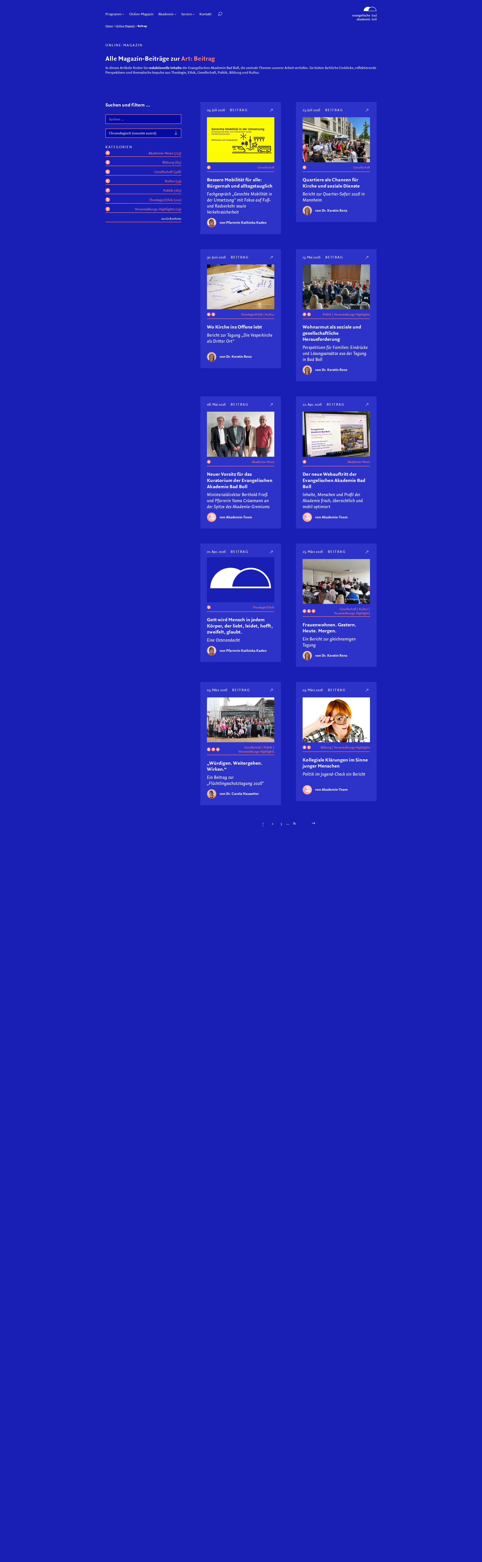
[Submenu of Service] (194, 14)
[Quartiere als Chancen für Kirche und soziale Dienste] (367, 110)
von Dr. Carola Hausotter (239, 793)
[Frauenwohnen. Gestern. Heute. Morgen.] (367, 551)
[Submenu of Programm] (123, 14)
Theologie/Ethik (252, 314)
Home (109, 26)
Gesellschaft (266, 167)
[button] (228, 14)
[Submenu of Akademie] (175, 14)
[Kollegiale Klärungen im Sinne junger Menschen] (367, 690)
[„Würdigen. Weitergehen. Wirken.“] (271, 690)
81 (294, 823)
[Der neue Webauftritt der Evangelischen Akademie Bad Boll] (367, 404)
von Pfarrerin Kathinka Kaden (243, 222)
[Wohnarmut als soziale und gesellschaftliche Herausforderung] (367, 257)
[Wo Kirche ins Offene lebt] (271, 257)
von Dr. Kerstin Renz (331, 210)
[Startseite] (364, 8)
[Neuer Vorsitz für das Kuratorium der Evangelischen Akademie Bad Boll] (271, 404)
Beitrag (239, 110)
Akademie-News (263, 462)
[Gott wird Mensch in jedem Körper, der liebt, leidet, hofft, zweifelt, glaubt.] (271, 551)
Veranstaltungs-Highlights (352, 314)
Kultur (269, 314)
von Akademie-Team (236, 517)
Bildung (326, 747)
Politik (327, 314)
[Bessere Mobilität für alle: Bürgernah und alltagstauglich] (271, 110)
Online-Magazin (125, 26)
